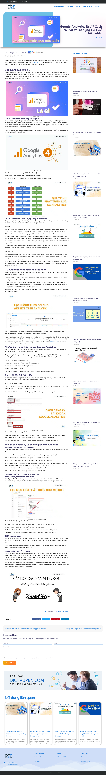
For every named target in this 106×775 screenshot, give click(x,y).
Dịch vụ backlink (37, 62)
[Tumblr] (97, 2)
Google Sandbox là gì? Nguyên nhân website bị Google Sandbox (64, 734)
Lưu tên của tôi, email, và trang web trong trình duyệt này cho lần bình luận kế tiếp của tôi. (30, 658)
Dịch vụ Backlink (59, 6)
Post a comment (10, 662)
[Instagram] (90, 2)
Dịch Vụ (78, 6)
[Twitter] (87, 2)
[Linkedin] (94, 2)
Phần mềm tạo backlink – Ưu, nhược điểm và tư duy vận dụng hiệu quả (16, 734)
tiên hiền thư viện (78, 477)
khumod (75, 473)
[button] (36, 619)
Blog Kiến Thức (87, 6)
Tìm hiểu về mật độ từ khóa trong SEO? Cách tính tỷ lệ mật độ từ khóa (89, 734)
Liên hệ (97, 6)
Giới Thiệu (70, 6)
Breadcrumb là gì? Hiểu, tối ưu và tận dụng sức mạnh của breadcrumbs (40, 734)
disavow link (54, 341)
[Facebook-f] (83, 2)
